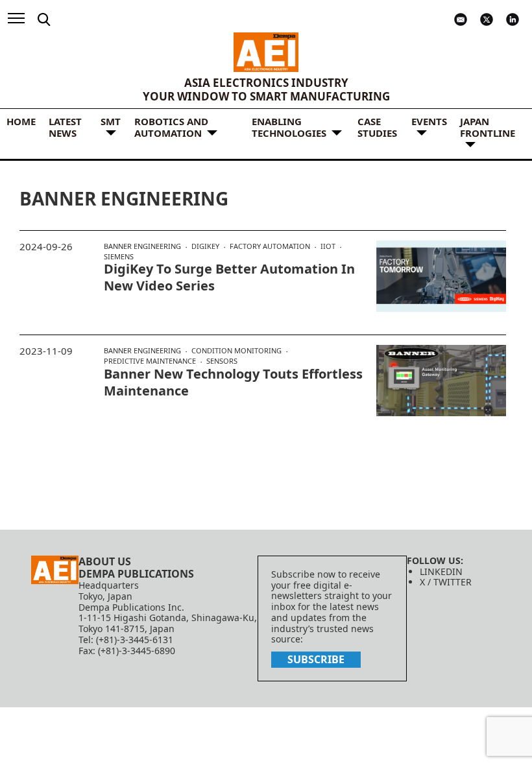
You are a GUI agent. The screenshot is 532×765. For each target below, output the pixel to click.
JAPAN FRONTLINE (487, 127)
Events (429, 121)
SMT (111, 121)
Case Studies (377, 127)
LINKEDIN (441, 571)
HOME (21, 121)
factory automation (270, 246)
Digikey (205, 246)
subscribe (316, 659)
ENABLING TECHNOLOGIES (289, 127)
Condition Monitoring (236, 350)
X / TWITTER (446, 582)
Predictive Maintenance (150, 361)
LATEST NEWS (65, 127)
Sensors (221, 361)
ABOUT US (105, 561)
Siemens (119, 256)
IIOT (327, 246)
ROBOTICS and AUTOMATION (171, 127)
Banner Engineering (142, 246)
